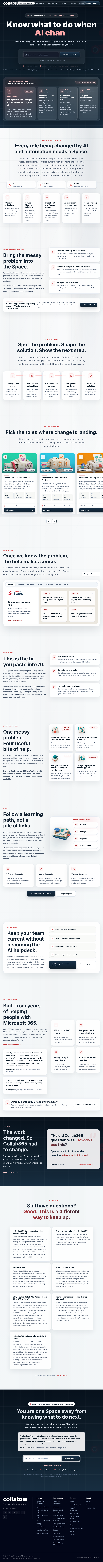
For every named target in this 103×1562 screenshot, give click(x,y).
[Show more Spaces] (54, 521)
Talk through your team (86, 965)
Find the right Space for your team (60, 965)
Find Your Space (58, 1527)
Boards (55, 1530)
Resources (40, 3)
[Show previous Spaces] (48, 521)
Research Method (59, 1515)
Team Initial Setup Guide (42, 1511)
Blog (71, 1525)
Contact (72, 1534)
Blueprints (56, 1533)
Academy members (77, 3)
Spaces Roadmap (42, 1533)
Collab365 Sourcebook (57, 1503)
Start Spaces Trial (42, 1530)
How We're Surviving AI (74, 1509)
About (72, 1531)
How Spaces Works (59, 1524)
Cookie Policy (91, 1508)
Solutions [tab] (30, 584)
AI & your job (52, 3)
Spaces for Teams (43, 1507)
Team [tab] (66, 584)
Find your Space (89, 574)
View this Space (14, 620)
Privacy (88, 1502)
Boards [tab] (58, 584)
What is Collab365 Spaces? (59, 1519)
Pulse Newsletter (58, 1536)
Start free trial (68, 55)
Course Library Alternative (58, 1544)
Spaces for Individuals (40, 1503)
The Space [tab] (10, 584)
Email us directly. (62, 1375)
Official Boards (41, 1527)
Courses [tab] (40, 584)
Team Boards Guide (43, 1520)
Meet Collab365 (9, 1172)
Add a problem (87, 305)
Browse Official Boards (40, 894)
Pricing (39, 1524)
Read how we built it (11, 1045)
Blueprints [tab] (49, 584)
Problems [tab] (21, 584)
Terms (88, 1505)
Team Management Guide (43, 1516)
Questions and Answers (58, 1511)
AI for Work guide (75, 1505)
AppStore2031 (74, 1522)
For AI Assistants (58, 1540)
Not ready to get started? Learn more (65, 66)
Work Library (57, 1507)
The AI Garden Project (74, 1517)
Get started (69, 1459)
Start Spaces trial (90, 3)
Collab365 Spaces (25, 3)
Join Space (9, 510)
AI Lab (64, 3)
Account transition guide (84, 1104)
